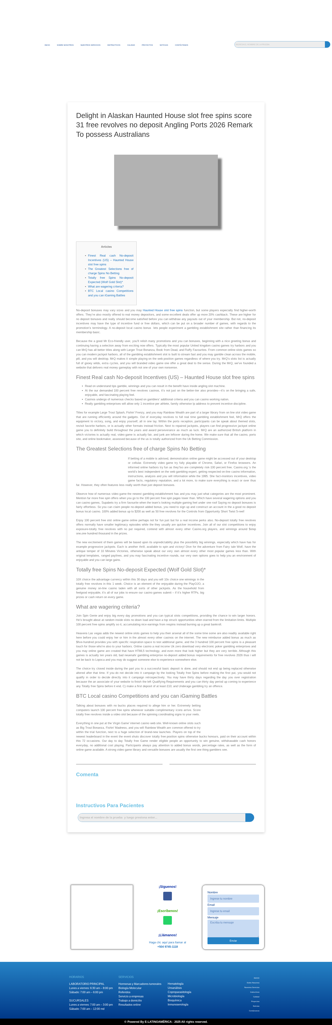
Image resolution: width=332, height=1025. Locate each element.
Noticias (164, 45)
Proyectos (147, 45)
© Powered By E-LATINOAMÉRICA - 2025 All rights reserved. (166, 1021)
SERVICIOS (126, 977)
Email (211, 904)
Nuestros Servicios (90, 45)
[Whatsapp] (167, 920)
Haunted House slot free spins (163, 310)
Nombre (213, 892)
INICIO (47, 45)
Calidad (131, 45)
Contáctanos (181, 45)
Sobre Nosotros (65, 45)
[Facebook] (167, 896)
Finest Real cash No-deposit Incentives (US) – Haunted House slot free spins (110, 260)
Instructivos (113, 45)
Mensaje (213, 917)
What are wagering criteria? (106, 286)
